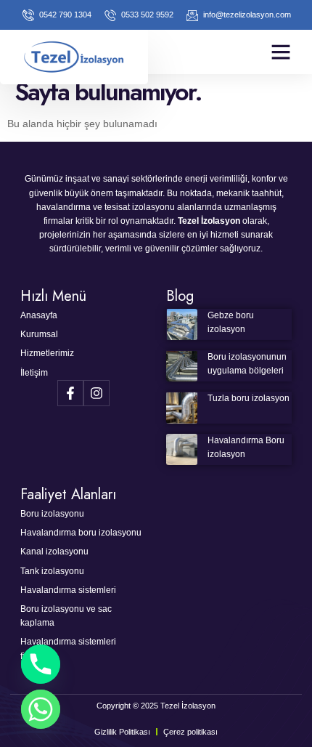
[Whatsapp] (40, 709)
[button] (281, 51)
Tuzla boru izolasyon (249, 398)
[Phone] (40, 664)
